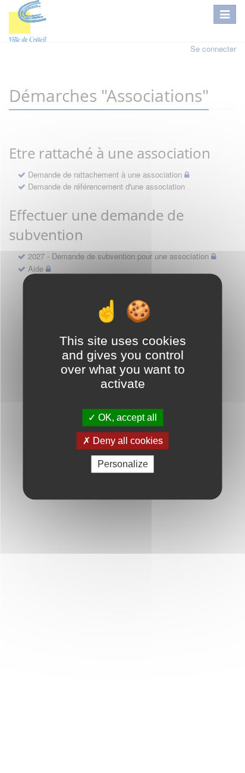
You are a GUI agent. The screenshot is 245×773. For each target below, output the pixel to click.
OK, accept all (126, 417)
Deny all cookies (126, 441)
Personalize (123, 464)
